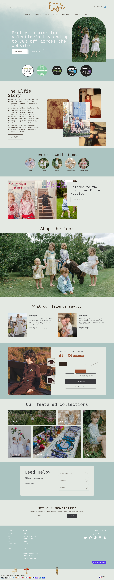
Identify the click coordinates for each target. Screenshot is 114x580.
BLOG (24, 548)
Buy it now (80, 382)
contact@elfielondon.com (97, 534)
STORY (24, 534)
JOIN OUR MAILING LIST (30, 553)
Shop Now (78, 200)
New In (28, 14)
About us (36, 52)
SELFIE (25, 546)
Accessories (65, 14)
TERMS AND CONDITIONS (30, 558)
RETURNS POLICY (28, 538)
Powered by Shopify (20, 575)
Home (77, 14)
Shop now (19, 52)
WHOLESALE (26, 541)
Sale (86, 14)
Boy (54, 14)
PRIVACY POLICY (28, 556)
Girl (46, 14)
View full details (80, 387)
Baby (37, 14)
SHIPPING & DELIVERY (29, 536)
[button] (98, 7)
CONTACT (25, 551)
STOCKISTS (26, 543)
